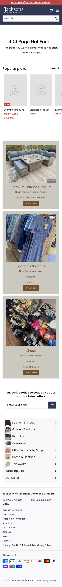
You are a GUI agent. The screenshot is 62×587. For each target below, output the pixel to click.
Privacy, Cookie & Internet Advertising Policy (27, 545)
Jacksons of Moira (12, 509)
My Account (9, 527)
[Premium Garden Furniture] (31, 164)
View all (54, 68)
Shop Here (31, 203)
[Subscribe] (52, 405)
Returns (7, 531)
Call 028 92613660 (41, 499)
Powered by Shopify (46, 580)
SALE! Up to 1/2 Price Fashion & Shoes (31, 2)
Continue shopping (31, 52)
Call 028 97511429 (12, 499)
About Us (7, 523)
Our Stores (8, 514)
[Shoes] (31, 322)
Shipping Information (14, 518)
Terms (6, 540)
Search (6, 536)
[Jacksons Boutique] (31, 238)
